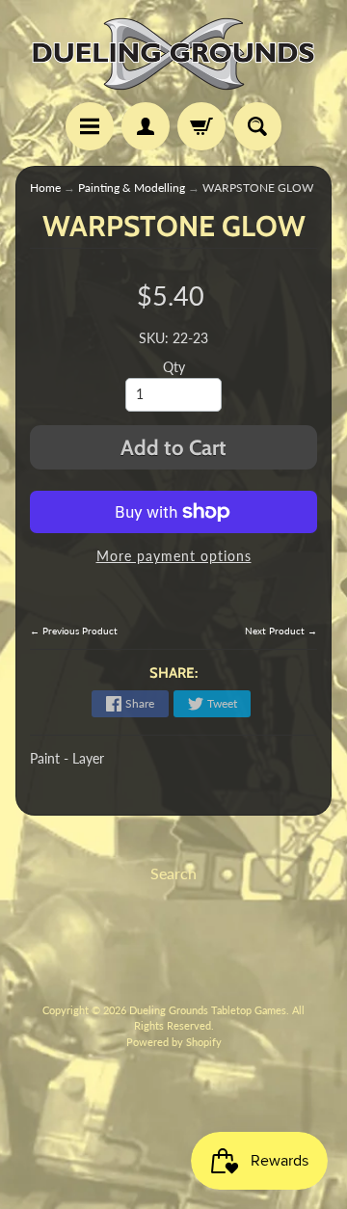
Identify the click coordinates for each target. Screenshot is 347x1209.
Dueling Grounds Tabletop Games (207, 1010)
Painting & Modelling (131, 187)
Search (173, 873)
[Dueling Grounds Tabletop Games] (173, 54)
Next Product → (281, 630)
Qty (174, 367)
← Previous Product (74, 630)
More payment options (174, 556)
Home (45, 187)
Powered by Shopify (174, 1041)
